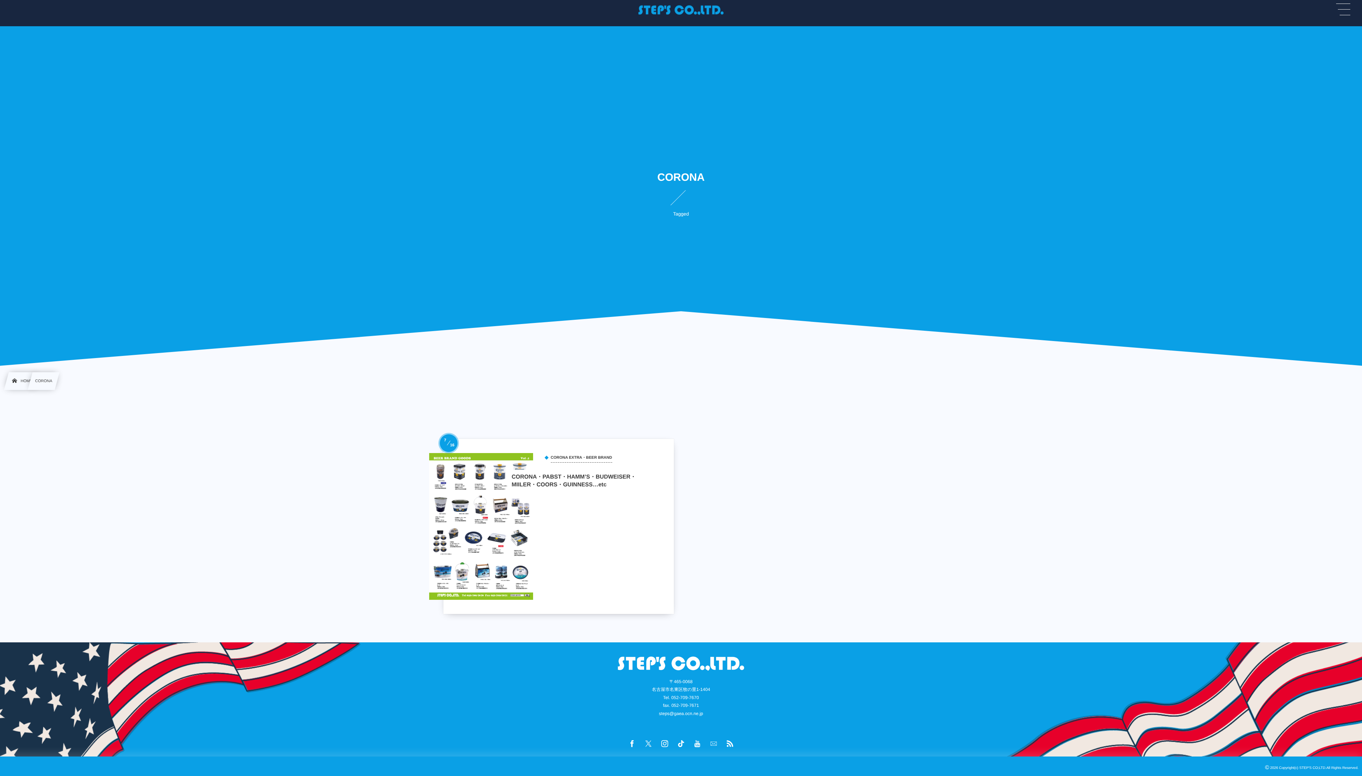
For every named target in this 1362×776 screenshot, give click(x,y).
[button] (1343, 9)
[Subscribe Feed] (730, 744)
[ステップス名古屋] (681, 10)
